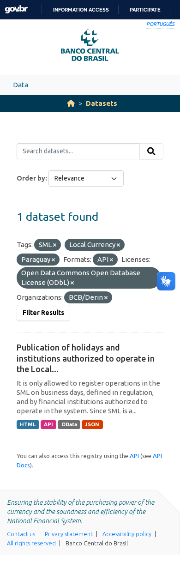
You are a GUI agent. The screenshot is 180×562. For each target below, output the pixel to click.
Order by (31, 178)
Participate (145, 9)
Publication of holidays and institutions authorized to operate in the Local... (86, 358)
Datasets (101, 103)
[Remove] (54, 245)
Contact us (21, 534)
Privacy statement (69, 534)
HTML (28, 424)
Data (20, 85)
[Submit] (151, 151)
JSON (92, 424)
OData (69, 424)
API (48, 424)
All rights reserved (31, 543)
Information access (81, 9)
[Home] (71, 103)
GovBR (16, 9)
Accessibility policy (126, 534)
